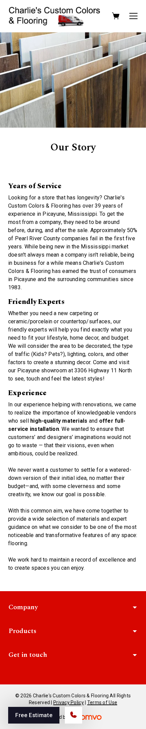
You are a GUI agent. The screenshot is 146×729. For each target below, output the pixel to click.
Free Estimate (33, 715)
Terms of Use (102, 702)
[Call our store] (73, 715)
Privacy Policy (68, 702)
